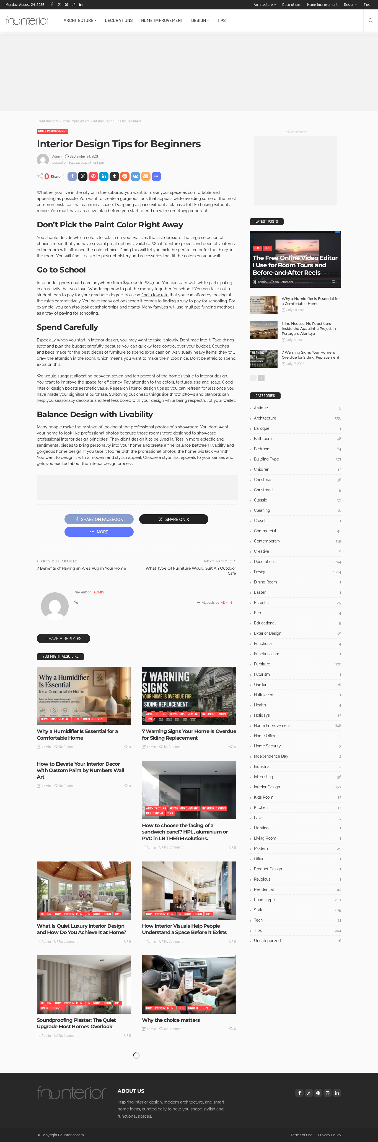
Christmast (297, 490)
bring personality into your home (110, 445)
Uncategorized (94, 719)
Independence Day (297, 756)
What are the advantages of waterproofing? (175, 1117)
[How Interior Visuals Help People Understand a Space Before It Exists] (189, 890)
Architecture (263, 4)
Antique (297, 408)
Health (297, 705)
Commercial (297, 531)
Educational (297, 623)
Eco (297, 613)
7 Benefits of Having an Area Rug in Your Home (81, 568)
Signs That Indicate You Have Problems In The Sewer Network (83, 1117)
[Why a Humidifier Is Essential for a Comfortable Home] (84, 696)
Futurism (297, 674)
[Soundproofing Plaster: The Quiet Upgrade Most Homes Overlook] (84, 984)
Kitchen (297, 807)
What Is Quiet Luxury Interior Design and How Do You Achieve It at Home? (81, 929)
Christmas (297, 479)
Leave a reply (61, 638)
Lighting (297, 828)
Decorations (291, 4)
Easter (297, 592)
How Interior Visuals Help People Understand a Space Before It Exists (184, 929)
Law (297, 818)
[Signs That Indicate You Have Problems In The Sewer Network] (84, 1079)
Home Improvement (322, 4)
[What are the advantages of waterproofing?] (189, 1079)
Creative (297, 551)
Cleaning (297, 510)
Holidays (297, 715)
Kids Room (297, 797)
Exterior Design (297, 633)
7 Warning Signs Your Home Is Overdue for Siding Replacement (189, 734)
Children (297, 469)
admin (57, 156)
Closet (297, 520)
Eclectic (297, 602)
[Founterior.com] (28, 20)
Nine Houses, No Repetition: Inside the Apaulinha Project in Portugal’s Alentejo (309, 328)
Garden (297, 684)
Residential (155, 813)
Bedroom (297, 449)
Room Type (297, 899)
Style (297, 910)
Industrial (297, 766)
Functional (297, 643)
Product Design (297, 869)
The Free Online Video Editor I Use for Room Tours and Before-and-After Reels (295, 265)
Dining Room (297, 582)
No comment (68, 747)
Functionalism (297, 654)
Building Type (297, 459)
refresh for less (201, 388)
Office (297, 858)
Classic (297, 500)
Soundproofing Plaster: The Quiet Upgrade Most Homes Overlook (76, 1023)
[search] (371, 20)
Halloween (297, 695)
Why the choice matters (171, 1020)
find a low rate (155, 294)
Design (349, 4)
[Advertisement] (166, 72)
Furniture (297, 664)
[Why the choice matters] (189, 984)
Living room (297, 838)
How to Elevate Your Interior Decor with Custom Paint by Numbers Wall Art (80, 770)
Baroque (297, 428)
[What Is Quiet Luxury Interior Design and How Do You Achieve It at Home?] (84, 890)
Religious (297, 879)
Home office (297, 736)
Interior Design (214, 714)
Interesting (297, 777)
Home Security (297, 746)
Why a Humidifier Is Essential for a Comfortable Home (77, 734)
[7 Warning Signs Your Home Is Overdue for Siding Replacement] (189, 696)
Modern (297, 848)
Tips (367, 4)
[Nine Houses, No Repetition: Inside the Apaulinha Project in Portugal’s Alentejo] (264, 330)
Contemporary (297, 541)
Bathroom (297, 438)
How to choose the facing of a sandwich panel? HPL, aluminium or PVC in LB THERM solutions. (185, 832)
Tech (257, 248)
